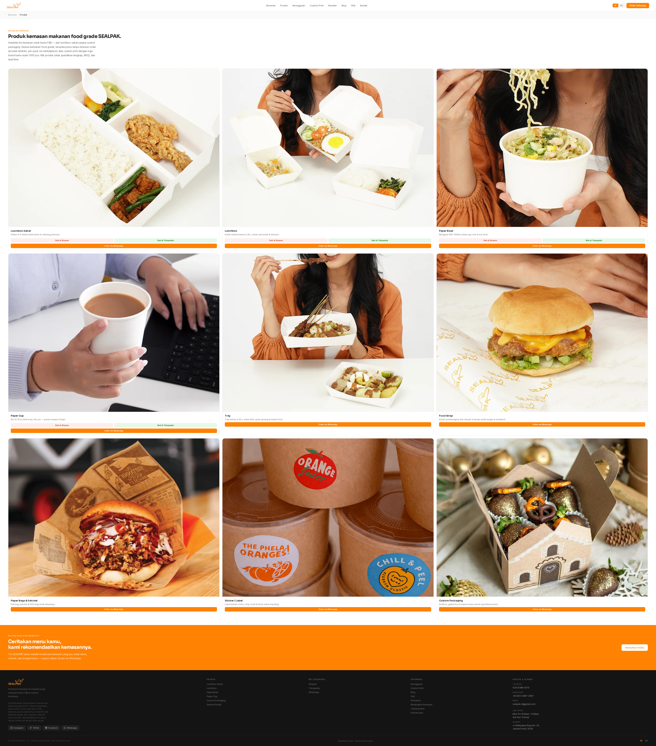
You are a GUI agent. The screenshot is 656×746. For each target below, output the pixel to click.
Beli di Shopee (62, 240)
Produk (284, 5)
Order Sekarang (638, 5)
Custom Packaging (216, 700)
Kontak (363, 5)
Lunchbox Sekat (215, 684)
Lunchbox (212, 688)
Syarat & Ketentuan (364, 741)
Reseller (332, 5)
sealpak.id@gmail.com (524, 704)
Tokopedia (314, 688)
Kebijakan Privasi (345, 741)
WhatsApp (72, 728)
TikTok (36, 728)
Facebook (53, 728)
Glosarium (416, 700)
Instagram (18, 728)
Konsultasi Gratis (634, 647)
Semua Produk (214, 704)
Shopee (313, 684)
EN (621, 5)
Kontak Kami (417, 712)
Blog (344, 5)
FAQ (353, 5)
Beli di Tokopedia (166, 240)
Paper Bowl (212, 692)
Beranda (270, 5)
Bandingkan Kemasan (421, 704)
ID (615, 5)
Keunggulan (298, 5)
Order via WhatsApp (113, 246)
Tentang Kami (418, 708)
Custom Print (317, 5)
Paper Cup (212, 696)
